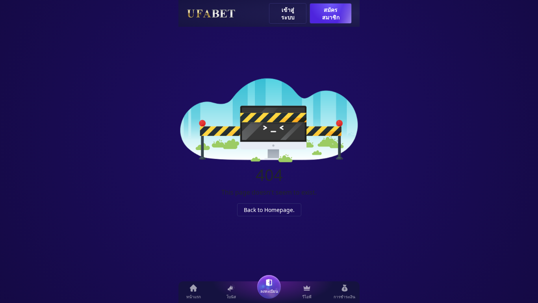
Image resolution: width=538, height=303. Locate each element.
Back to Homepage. (269, 210)
